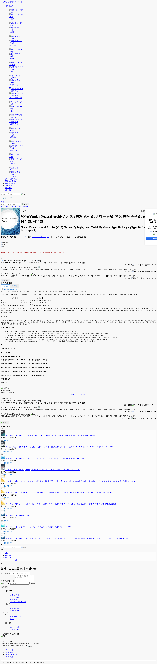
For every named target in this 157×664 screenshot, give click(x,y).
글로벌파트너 (10, 183)
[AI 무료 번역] (78, 394)
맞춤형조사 (14, 599)
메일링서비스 (10, 185)
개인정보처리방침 (13, 654)
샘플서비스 (14, 610)
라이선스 (8, 553)
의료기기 (18, 206)
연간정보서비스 (11, 179)
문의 (12, 619)
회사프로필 (14, 627)
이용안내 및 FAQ (16, 616)
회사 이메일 (5, 573)
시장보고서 (9, 6)
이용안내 (8, 188)
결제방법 (8, 555)
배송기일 (8, 557)
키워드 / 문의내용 (7, 581)
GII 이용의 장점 (11, 560)
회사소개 (8, 190)
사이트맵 (9, 657)
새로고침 (33, 583)
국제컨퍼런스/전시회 (18, 602)
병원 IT (26, 206)
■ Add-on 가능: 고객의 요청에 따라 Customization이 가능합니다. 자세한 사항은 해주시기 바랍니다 (32, 252)
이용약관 (9, 652)
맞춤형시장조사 (11, 181)
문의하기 (4, 587)
